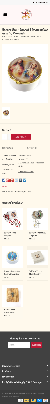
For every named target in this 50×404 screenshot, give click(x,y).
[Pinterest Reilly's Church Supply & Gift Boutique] (22, 353)
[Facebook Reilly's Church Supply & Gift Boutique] (17, 353)
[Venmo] (39, 400)
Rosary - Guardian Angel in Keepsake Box (37, 234)
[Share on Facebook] (3, 180)
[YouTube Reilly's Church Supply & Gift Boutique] (27, 353)
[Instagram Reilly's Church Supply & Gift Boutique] (32, 353)
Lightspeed (15, 397)
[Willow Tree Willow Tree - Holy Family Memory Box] (37, 257)
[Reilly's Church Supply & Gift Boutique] (30, 15)
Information (7, 148)
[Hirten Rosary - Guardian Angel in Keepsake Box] (37, 219)
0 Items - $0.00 (42, 2)
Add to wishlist (8, 192)
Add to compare (21, 192)
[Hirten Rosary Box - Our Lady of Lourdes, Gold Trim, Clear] (12, 257)
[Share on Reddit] (16, 180)
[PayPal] (26, 400)
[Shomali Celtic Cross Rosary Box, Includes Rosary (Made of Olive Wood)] (12, 296)
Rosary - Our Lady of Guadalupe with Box (11, 234)
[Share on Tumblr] (20, 180)
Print (29, 192)
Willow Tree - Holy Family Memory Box (35, 272)
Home (5, 37)
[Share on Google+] (8, 180)
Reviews (32, 148)
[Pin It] (12, 180)
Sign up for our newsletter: (25, 338)
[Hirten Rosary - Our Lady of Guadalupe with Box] (12, 219)
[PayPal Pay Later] (33, 400)
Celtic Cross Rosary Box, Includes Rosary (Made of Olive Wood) (11, 311)
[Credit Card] (45, 400)
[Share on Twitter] (24, 180)
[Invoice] (20, 400)
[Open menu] (5, 14)
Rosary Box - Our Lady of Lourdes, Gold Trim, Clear (12, 272)
